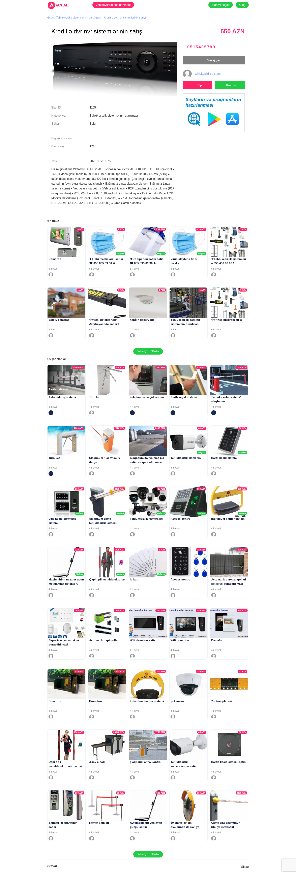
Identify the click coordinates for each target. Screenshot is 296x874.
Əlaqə (245, 866)
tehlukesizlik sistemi (208, 73)
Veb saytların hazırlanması (113, 4)
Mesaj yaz (213, 60)
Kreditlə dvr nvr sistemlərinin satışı (125, 17)
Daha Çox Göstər (148, 351)
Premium (232, 85)
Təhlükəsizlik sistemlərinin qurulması (78, 17)
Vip (200, 85)
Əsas (50, 17)
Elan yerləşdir (221, 4)
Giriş (242, 4)
